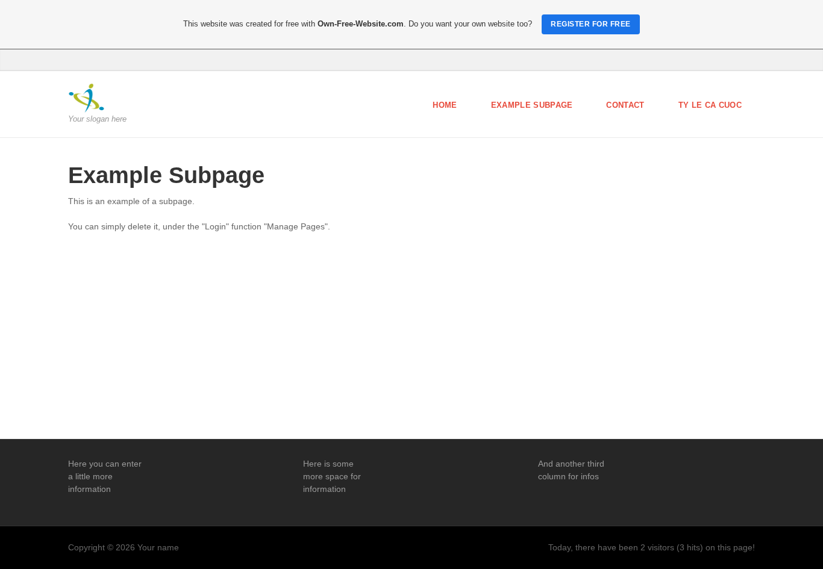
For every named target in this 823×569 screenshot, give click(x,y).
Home (445, 105)
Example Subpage (532, 105)
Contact (625, 105)
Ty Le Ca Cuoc (710, 105)
